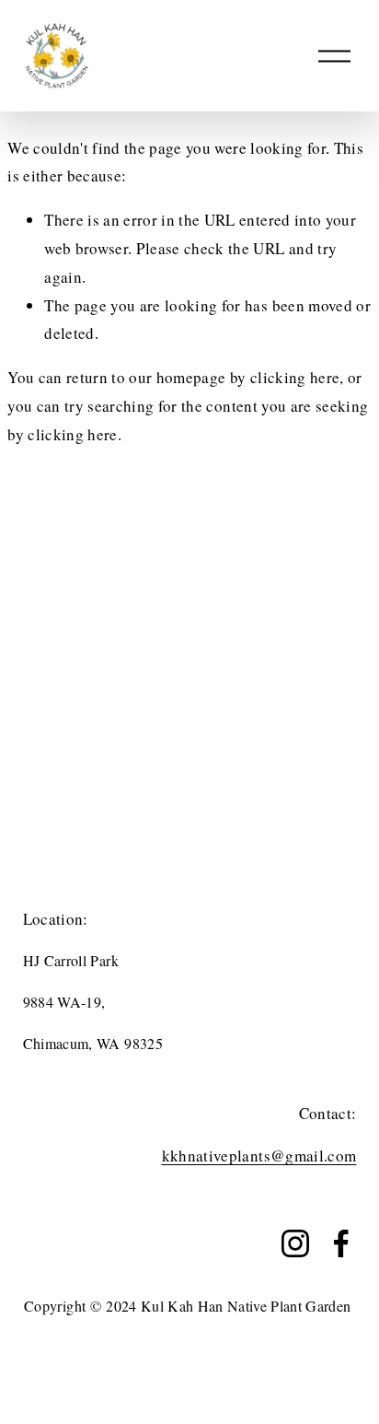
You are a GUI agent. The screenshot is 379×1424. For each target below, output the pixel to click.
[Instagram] (295, 1243)
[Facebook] (341, 1243)
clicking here (294, 377)
